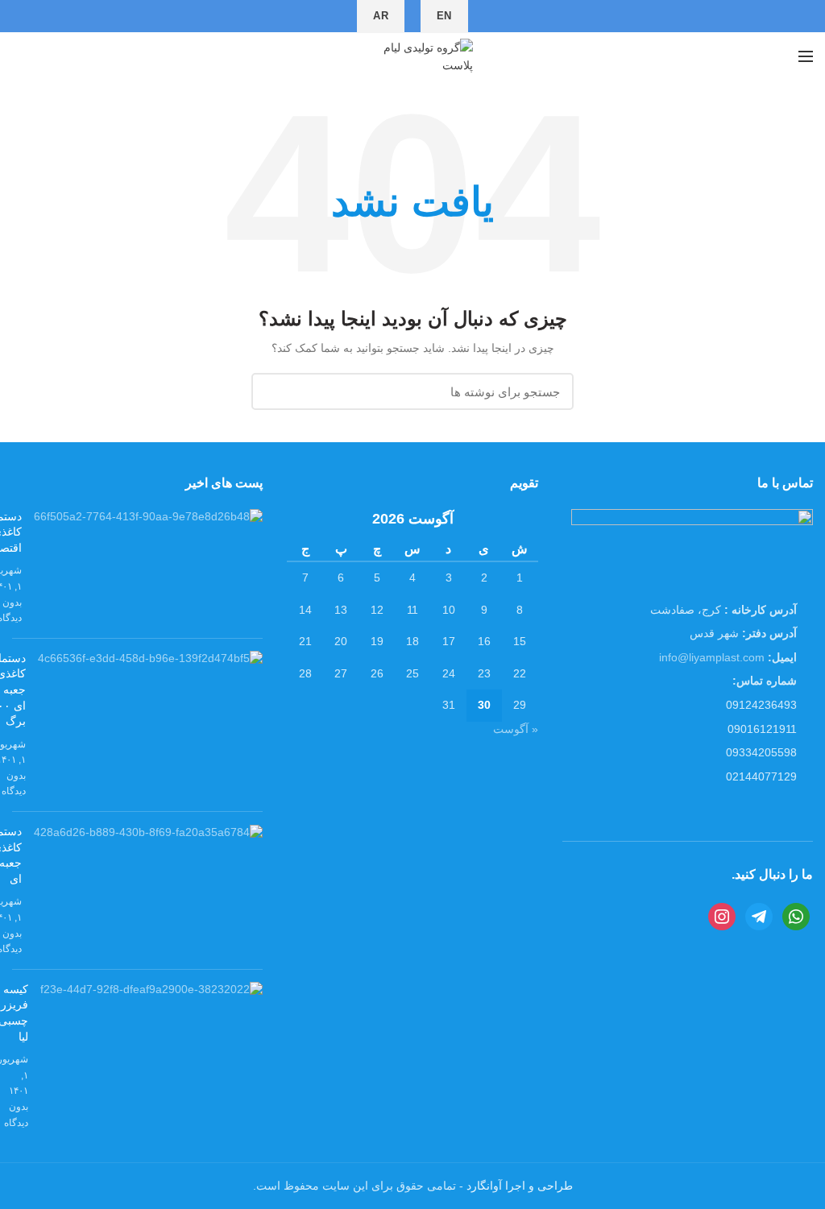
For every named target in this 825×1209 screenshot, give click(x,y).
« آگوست (515, 729)
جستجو (273, 391)
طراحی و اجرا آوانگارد (518, 1185)
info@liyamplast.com (712, 657)
